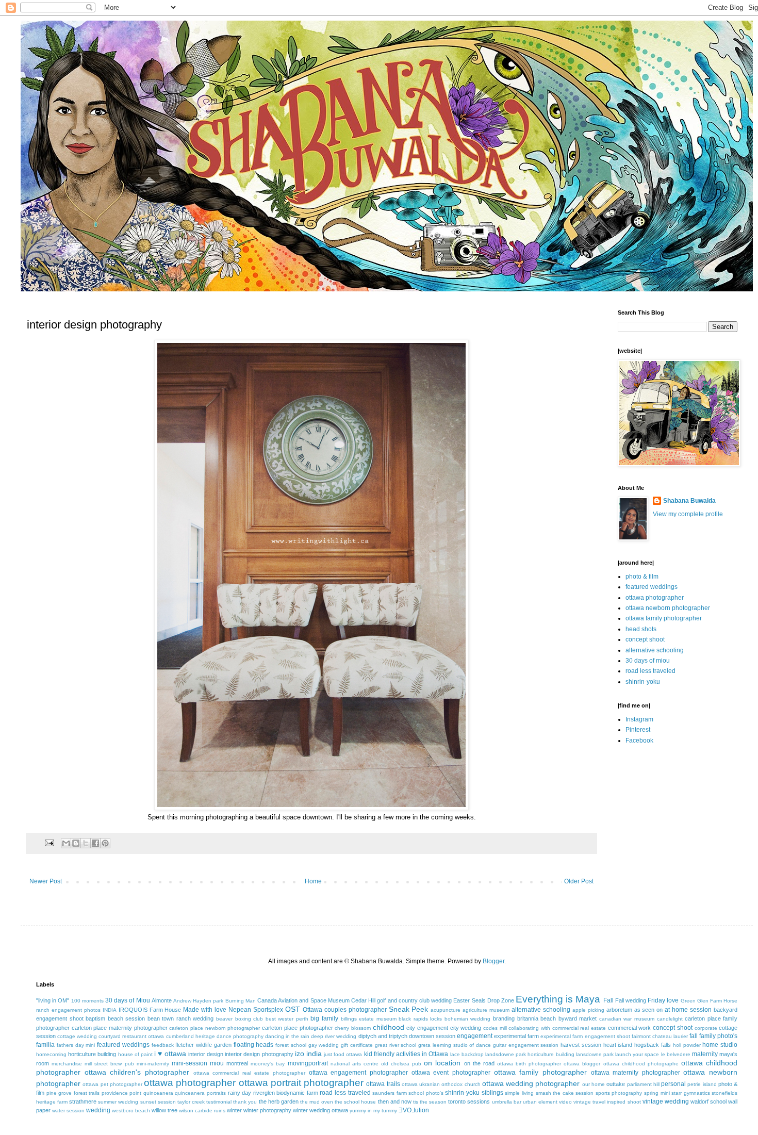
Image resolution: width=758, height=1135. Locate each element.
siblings (492, 1092)
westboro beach (131, 1110)
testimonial (219, 1102)
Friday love (663, 1000)
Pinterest (637, 729)
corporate (706, 1028)
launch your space (637, 1054)
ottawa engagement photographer (358, 1072)
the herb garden (279, 1101)
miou (217, 1063)
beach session (126, 1018)
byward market (577, 1018)
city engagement (427, 1028)
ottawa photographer (654, 597)
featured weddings (651, 586)
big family (324, 1018)
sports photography (619, 1093)
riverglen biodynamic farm (285, 1093)
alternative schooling (654, 650)
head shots (640, 629)
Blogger (493, 961)
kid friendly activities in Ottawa (406, 1054)
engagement (474, 1036)
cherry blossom (353, 1028)
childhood (388, 1027)
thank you (245, 1102)
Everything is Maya (558, 999)
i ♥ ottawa (170, 1053)
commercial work (629, 1028)
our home (593, 1084)
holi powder (687, 1045)
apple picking (588, 1010)
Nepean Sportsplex (255, 1009)
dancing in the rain (287, 1036)
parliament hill (643, 1084)
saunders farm (389, 1093)
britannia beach (536, 1018)
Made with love (204, 1009)
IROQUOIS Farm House (150, 1010)
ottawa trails (383, 1084)
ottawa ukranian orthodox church (441, 1084)
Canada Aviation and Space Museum (303, 1000)
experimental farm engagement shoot (585, 1036)
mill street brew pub (109, 1063)
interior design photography (259, 1054)
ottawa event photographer (450, 1072)
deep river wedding (333, 1036)
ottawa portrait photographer (301, 1082)
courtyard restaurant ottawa (131, 1036)
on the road (479, 1063)
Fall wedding (630, 1000)
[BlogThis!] (76, 843)
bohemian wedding (467, 1019)
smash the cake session (565, 1093)
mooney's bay (268, 1063)
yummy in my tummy (373, 1110)
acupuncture (445, 1010)
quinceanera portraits (200, 1093)
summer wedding (118, 1102)
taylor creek (191, 1102)
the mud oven (316, 1102)
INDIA (110, 1010)
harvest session (581, 1045)
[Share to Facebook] (95, 843)
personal (673, 1084)
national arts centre (354, 1063)
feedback (163, 1045)
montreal (237, 1063)
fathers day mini (76, 1045)
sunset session (158, 1102)
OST (292, 1009)
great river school (396, 1045)
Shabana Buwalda (689, 500)
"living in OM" (52, 1000)
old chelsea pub (401, 1063)
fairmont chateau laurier (660, 1036)
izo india (308, 1053)
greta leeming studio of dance (454, 1045)
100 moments (87, 1001)
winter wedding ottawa (320, 1110)
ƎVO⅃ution (414, 1110)
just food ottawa (343, 1054)
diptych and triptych (382, 1036)
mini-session (189, 1063)
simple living (519, 1093)
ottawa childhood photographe (641, 1063)
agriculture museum (486, 1010)
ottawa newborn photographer (667, 608)
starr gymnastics (690, 1093)
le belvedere (675, 1054)
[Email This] (66, 843)
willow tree (164, 1110)
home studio (719, 1044)
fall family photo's (713, 1036)
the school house (355, 1102)
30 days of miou (647, 660)
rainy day (240, 1093)
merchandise (67, 1063)
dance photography (240, 1036)
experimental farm (516, 1036)
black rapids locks (420, 1019)
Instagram (639, 719)
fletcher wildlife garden (203, 1045)
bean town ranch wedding (180, 1018)
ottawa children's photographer (137, 1072)
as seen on (648, 1010)
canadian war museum (626, 1019)
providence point (122, 1093)
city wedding (466, 1028)
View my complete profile (688, 514)
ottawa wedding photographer (531, 1083)
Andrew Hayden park (198, 1001)
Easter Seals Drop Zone (483, 1000)
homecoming (51, 1054)
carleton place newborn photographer (214, 1028)
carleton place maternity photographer (120, 1028)
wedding (98, 1110)
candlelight (670, 1019)
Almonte (162, 1000)
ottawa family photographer (663, 618)
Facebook (639, 740)
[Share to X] (85, 843)
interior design (205, 1054)
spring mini (657, 1093)
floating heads (254, 1044)
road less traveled (650, 671)
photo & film (641, 576)
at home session (688, 1009)
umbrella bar (506, 1102)
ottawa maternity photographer (635, 1072)
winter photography (267, 1110)
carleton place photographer (297, 1028)
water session (68, 1110)
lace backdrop (467, 1054)
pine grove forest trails (73, 1093)
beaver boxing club (239, 1019)
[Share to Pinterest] (105, 843)
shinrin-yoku (642, 681)
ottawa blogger (582, 1063)
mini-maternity (153, 1063)
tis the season (430, 1102)
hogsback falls (652, 1045)
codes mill (495, 1028)
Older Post (579, 881)
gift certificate (357, 1045)
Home (313, 881)
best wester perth (287, 1019)
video (565, 1102)
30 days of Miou (127, 1000)
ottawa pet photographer (112, 1084)
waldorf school (708, 1101)
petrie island (701, 1084)
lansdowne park (595, 1054)
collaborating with (529, 1028)
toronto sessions (469, 1101)
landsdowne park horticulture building (529, 1054)
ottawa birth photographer (529, 1063)
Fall (608, 1000)
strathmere (82, 1101)
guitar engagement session (526, 1045)
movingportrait (308, 1063)
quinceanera (158, 1093)
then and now (394, 1101)
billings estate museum (369, 1019)
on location (442, 1063)
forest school (290, 1045)
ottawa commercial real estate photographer (249, 1073)
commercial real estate (579, 1028)
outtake (615, 1084)
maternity (705, 1054)
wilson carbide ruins (202, 1110)
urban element (540, 1102)
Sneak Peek (409, 1009)
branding (504, 1018)
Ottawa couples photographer (345, 1009)
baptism (95, 1018)
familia (45, 1044)
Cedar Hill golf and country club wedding (401, 1000)
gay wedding (323, 1045)
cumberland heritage (190, 1036)
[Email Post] (49, 843)
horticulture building (92, 1054)
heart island (618, 1045)
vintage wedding (665, 1101)
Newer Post (45, 881)
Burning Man (240, 1001)
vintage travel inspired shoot (606, 1102)
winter (234, 1110)
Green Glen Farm (701, 1001)
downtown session (432, 1036)
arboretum (619, 1010)
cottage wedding (77, 1036)
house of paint (135, 1054)
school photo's (425, 1093)
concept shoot (645, 639)
